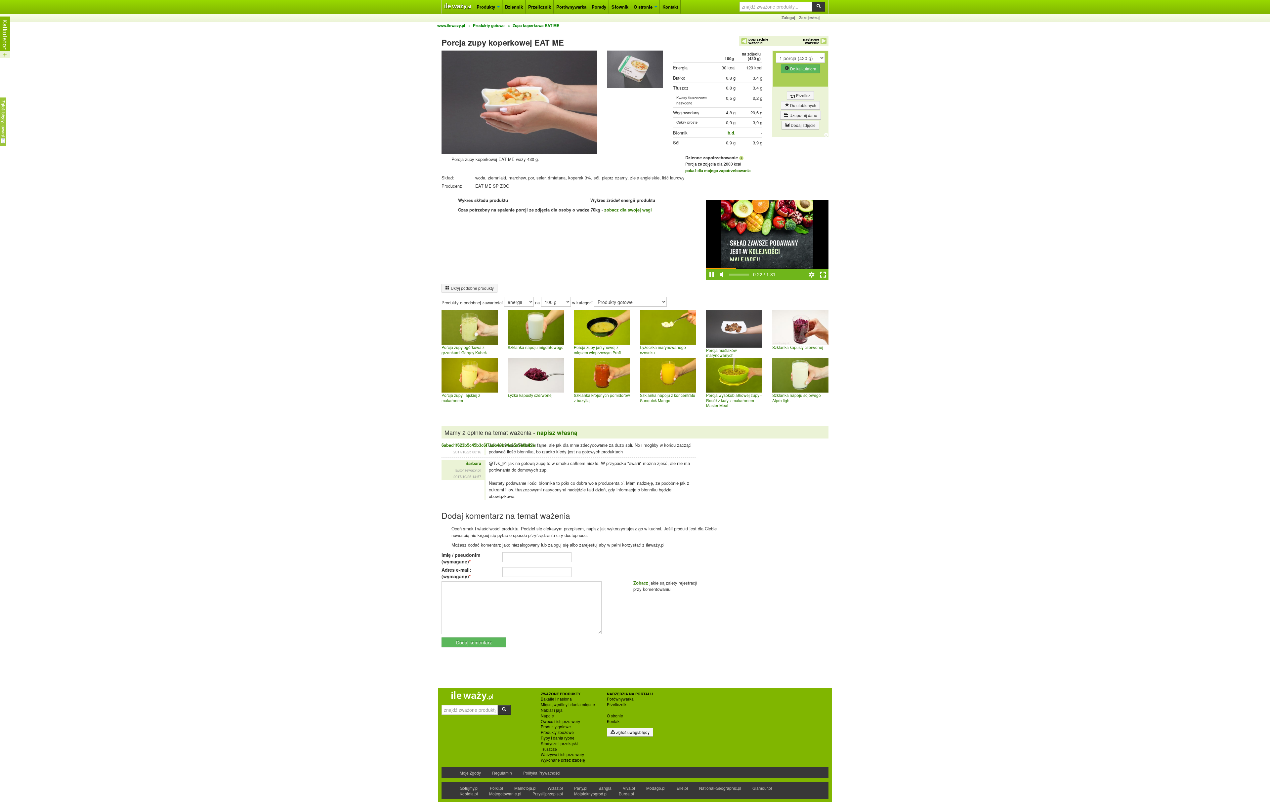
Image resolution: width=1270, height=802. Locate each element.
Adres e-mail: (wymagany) (456, 573)
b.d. (732, 133)
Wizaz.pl (555, 788)
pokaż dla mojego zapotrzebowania (718, 170)
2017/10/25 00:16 (467, 451)
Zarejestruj (809, 17)
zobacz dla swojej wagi (628, 210)
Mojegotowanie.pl (505, 793)
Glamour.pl (762, 788)
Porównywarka (571, 7)
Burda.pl (626, 793)
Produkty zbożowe (557, 732)
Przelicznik (539, 7)
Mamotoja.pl (525, 788)
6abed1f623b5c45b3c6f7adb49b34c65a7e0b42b (488, 445)
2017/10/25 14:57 (467, 476)
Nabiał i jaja (552, 710)
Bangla (605, 788)
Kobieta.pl (469, 793)
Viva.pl (629, 788)
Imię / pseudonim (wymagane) (461, 558)
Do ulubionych (802, 105)
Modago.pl (655, 788)
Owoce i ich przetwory (560, 721)
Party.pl (580, 788)
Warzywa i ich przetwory (562, 754)
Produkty (486, 7)
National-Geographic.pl (720, 788)
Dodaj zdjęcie (803, 125)
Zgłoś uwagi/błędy (632, 732)
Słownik (620, 7)
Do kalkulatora (802, 68)
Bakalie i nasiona (556, 699)
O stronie (644, 7)
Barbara (473, 463)
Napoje (547, 715)
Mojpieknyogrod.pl (591, 793)
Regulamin (502, 773)
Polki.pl (496, 788)
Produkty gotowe (556, 726)
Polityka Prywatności (541, 773)
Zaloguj (788, 17)
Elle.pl (682, 788)
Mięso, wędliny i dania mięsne (568, 704)
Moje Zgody (470, 773)
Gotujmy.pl (469, 788)
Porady (599, 7)
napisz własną (557, 432)
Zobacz (640, 583)
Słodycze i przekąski (559, 743)
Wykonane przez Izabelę (563, 760)
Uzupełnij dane (802, 115)
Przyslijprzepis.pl (547, 793)
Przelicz (802, 95)
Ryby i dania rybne (557, 738)
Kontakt (670, 7)
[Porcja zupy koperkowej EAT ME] (635, 71)
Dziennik (514, 7)
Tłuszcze (549, 749)
